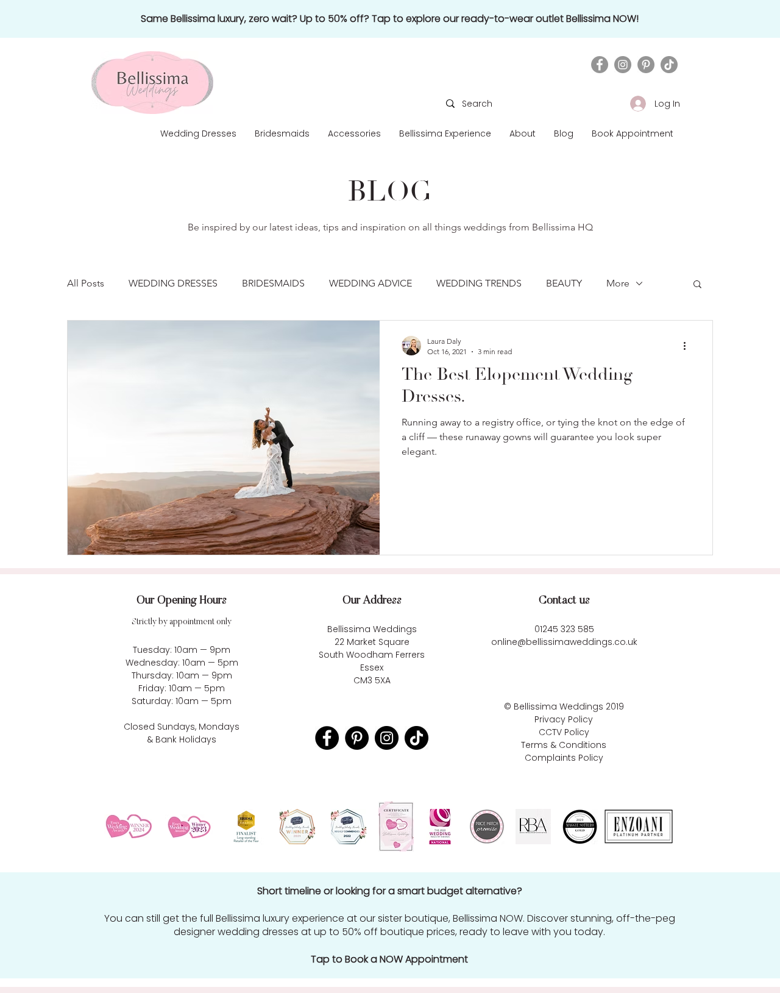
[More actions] (688, 345)
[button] (522, 133)
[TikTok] (669, 64)
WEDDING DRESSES (173, 283)
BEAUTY (564, 283)
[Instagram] (622, 64)
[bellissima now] (389, 19)
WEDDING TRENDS (479, 283)
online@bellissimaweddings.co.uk (564, 642)
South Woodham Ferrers (372, 655)
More (617, 283)
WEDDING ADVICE (370, 283)
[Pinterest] (645, 64)
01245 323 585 (564, 629)
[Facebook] (599, 64)
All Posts (85, 283)
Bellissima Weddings (558, 706)
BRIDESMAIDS (273, 283)
